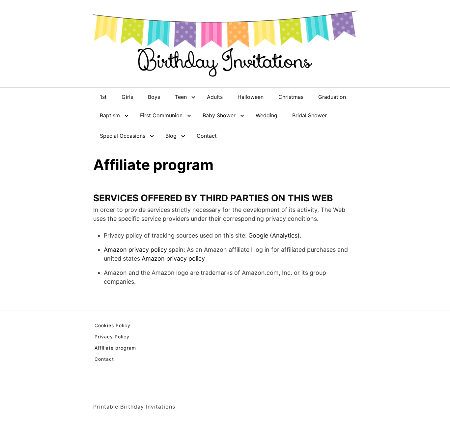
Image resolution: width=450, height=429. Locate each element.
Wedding (266, 115)
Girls (127, 97)
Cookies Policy (112, 325)
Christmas (290, 97)
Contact (207, 135)
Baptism (110, 115)
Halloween (251, 97)
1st (103, 97)
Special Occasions (122, 135)
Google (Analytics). (274, 235)
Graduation (332, 97)
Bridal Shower (309, 115)
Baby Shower (219, 115)
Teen (181, 97)
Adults (215, 97)
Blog (171, 135)
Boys (154, 97)
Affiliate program (115, 348)
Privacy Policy (112, 336)
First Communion (161, 115)
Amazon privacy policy (135, 249)
